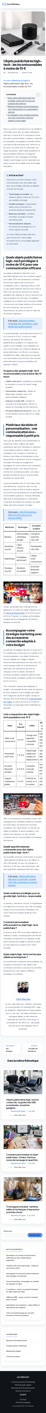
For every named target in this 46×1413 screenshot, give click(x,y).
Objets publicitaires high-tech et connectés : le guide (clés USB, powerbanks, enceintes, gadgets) (22, 1103)
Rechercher (8, 1231)
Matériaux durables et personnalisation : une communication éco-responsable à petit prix (23, 109)
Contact (23, 1399)
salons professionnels (15, 613)
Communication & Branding (16, 1346)
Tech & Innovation (13, 1356)
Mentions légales (23, 1402)
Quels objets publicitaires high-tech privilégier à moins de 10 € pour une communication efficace (21, 100)
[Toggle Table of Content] (37, 95)
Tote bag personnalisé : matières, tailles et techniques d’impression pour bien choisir (22, 1209)
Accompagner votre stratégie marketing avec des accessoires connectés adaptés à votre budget (23, 117)
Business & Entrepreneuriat (16, 1340)
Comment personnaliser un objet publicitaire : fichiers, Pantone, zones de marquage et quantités (22, 1157)
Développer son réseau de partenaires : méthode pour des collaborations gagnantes (21, 1257)
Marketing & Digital (18, 1111)
